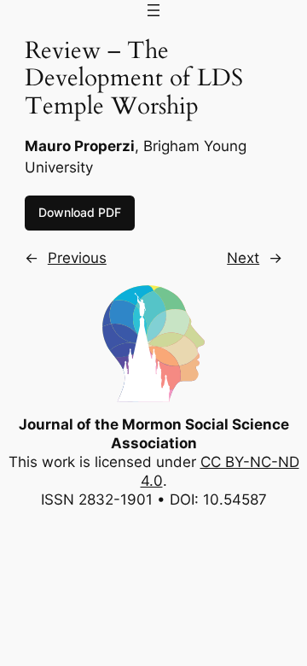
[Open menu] (153, 10)
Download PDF (79, 212)
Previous (77, 257)
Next (243, 257)
